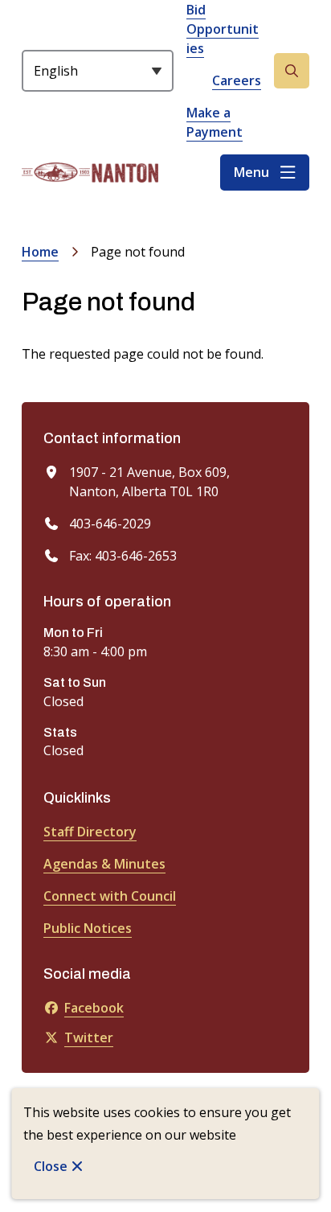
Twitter (88, 1037)
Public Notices (87, 928)
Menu (251, 172)
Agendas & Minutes (104, 864)
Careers (236, 80)
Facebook (94, 1008)
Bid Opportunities (222, 29)
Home (40, 252)
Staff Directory (90, 831)
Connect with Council (109, 896)
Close (50, 1166)
